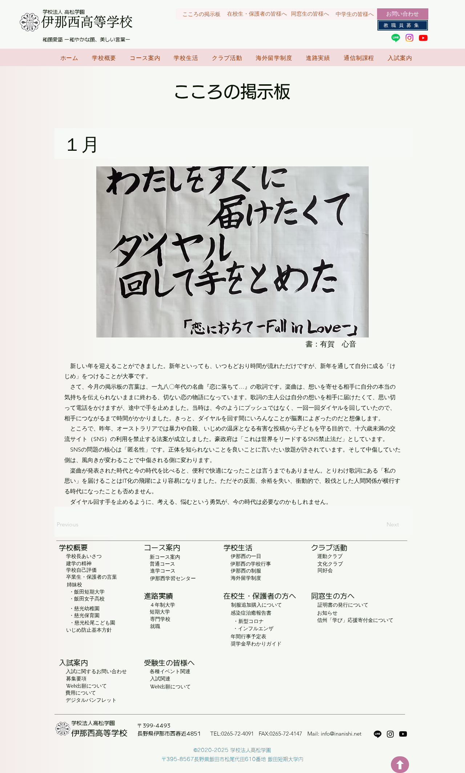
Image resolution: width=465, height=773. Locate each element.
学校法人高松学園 (93, 723)
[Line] (396, 38)
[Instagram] (409, 38)
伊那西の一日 (246, 556)
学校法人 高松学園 (64, 11)
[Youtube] (423, 38)
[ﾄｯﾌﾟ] (400, 764)
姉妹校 (74, 584)
